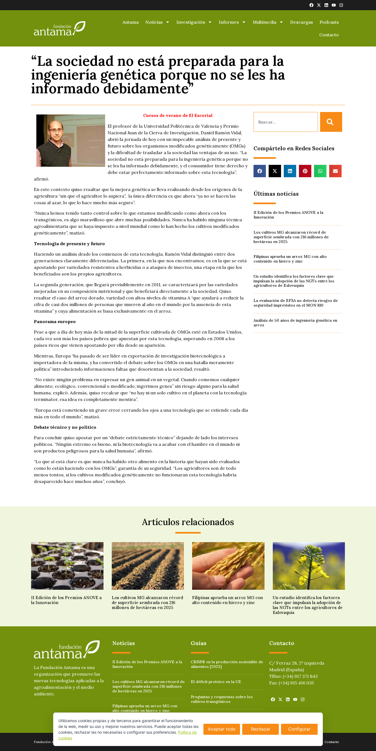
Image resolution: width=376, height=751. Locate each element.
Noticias (154, 22)
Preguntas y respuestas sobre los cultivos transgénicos (222, 699)
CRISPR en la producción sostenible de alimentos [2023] (227, 664)
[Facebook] (311, 5)
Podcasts (329, 22)
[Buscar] (331, 122)
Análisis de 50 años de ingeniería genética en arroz (295, 322)
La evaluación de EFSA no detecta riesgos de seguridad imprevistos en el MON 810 (296, 303)
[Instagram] (341, 5)
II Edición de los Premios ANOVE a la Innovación (288, 215)
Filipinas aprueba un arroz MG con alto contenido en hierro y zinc (290, 259)
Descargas (301, 22)
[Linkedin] (326, 5)
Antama (130, 22)
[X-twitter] (319, 5)
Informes (229, 22)
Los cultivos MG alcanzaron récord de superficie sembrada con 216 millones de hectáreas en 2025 (291, 237)
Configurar (299, 729)
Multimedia (264, 22)
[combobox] (286, 122)
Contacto (329, 34)
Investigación (190, 22)
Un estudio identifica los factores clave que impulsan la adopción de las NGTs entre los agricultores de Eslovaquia (294, 281)
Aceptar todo (222, 729)
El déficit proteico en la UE (216, 681)
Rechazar (260, 729)
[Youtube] (333, 5)
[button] (260, 171)
